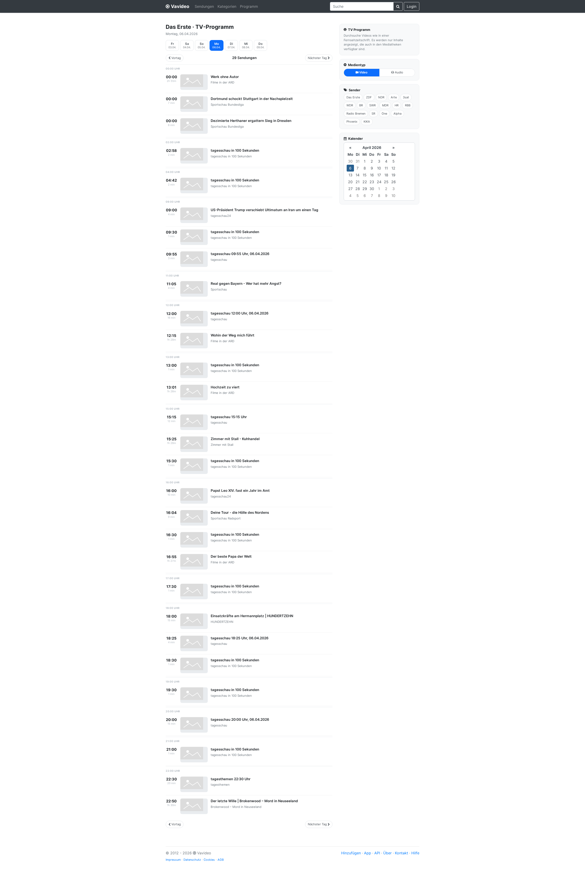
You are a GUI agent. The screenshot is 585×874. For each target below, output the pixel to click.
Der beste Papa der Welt (231, 556)
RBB (407, 105)
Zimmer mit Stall (222, 444)
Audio (398, 72)
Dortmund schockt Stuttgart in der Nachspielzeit (252, 99)
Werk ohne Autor (225, 77)
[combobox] (362, 6)
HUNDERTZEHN (222, 622)
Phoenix (351, 122)
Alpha (398, 113)
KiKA (367, 122)
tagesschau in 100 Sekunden (235, 150)
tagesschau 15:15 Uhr (229, 417)
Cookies (209, 859)
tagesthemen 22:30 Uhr (230, 779)
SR (373, 113)
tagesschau (219, 259)
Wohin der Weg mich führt (232, 335)
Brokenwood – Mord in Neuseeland (236, 807)
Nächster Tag (317, 58)
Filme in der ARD (222, 82)
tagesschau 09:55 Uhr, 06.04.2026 (240, 254)
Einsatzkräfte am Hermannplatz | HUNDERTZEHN (252, 616)
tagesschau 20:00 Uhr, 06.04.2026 (240, 719)
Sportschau (219, 289)
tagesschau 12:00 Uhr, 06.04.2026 (240, 313)
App (367, 853)
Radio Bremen (355, 113)
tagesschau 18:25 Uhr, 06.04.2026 (240, 638)
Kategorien (227, 6)
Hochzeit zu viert (225, 387)
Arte (394, 97)
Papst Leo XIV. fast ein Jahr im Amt (240, 490)
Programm (249, 6)
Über (387, 853)
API (377, 853)
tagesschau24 (221, 216)
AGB (221, 859)
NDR (381, 97)
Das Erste (353, 97)
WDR (349, 105)
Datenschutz (192, 859)
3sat (406, 97)
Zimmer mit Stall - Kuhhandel (235, 439)
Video (363, 72)
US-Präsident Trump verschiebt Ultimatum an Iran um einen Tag (264, 210)
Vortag (176, 58)
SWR (372, 105)
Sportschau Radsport (226, 518)
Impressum (173, 859)
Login (411, 6)
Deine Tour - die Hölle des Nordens (240, 512)
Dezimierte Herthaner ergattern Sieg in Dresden (251, 120)
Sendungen (204, 6)
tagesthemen (220, 784)
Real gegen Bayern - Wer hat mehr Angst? (246, 283)
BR (361, 105)
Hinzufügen (351, 853)
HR (397, 105)
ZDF (369, 97)
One (384, 113)
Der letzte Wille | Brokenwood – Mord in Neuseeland (254, 801)
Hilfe (415, 853)
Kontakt (401, 853)
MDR (385, 105)
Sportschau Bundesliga (227, 104)
